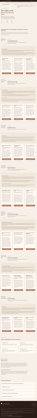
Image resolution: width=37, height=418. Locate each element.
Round (23, 4)
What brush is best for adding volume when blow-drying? (10, 393)
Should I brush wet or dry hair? (6, 386)
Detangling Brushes (34, 403)
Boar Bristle (26, 4)
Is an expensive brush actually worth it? (7, 396)
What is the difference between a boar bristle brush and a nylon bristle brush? (12, 383)
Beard (31, 4)
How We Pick (34, 4)
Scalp (29, 4)
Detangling (15, 4)
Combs (18, 4)
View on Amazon (6, 73)
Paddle (21, 4)
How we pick (29, 2)
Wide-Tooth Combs (34, 404)
